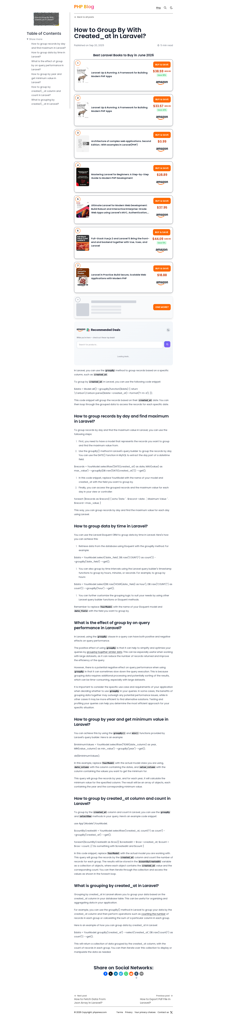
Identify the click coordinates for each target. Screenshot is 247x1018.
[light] (171, 7)
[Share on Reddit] (131, 974)
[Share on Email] (141, 974)
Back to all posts (85, 17)
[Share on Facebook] (105, 974)
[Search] (165, 7)
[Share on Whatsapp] (126, 974)
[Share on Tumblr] (136, 974)
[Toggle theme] (168, 330)
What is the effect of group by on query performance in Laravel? (47, 65)
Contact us (163, 1012)
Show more (35, 39)
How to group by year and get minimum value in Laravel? (46, 78)
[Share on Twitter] (111, 974)
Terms (119, 1012)
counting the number (153, 913)
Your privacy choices (145, 1012)
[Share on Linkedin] (116, 974)
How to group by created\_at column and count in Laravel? (46, 91)
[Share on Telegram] (121, 974)
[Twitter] (171, 1012)
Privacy (129, 1012)
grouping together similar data (104, 652)
